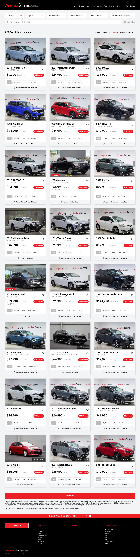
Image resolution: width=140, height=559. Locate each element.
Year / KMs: (95, 16)
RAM (106, 543)
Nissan (107, 533)
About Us (125, 6)
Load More (70, 496)
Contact (132, 6)
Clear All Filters (129, 22)
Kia (106, 535)
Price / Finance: (75, 16)
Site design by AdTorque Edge (127, 554)
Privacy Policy (22, 554)
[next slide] (44, 51)
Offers (93, 6)
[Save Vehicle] (43, 69)
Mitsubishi (108, 531)
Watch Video (40, 118)
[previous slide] (6, 51)
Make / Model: (54, 16)
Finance (112, 6)
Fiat (106, 539)
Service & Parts (102, 6)
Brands (81, 6)
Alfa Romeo (109, 529)
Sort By (114, 33)
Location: (10, 16)
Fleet (118, 6)
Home (75, 6)
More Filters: (116, 16)
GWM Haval (109, 541)
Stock (87, 6)
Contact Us (17, 525)
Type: (29, 16)
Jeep (106, 537)
